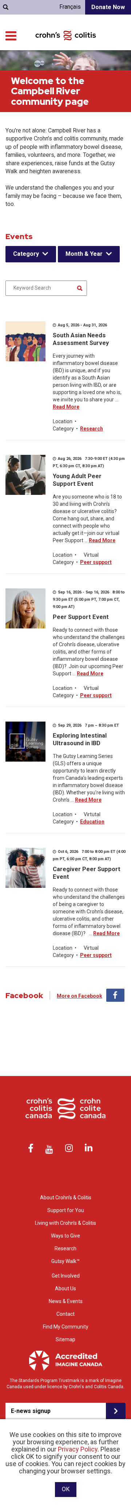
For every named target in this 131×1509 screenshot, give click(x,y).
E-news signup (31, 1410)
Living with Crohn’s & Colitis (65, 1223)
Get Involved (66, 1276)
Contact (65, 1314)
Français (70, 6)
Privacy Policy (78, 1449)
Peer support (96, 562)
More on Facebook (79, 996)
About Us (65, 1288)
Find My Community (65, 1327)
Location (62, 421)
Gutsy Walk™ (65, 1261)
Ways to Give (65, 1236)
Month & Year (84, 253)
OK (66, 1489)
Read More (66, 407)
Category (26, 253)
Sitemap (65, 1339)
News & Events (66, 1301)
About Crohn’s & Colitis (65, 1197)
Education (92, 822)
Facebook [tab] (115, 995)
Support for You (65, 1210)
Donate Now (108, 7)
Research (91, 429)
